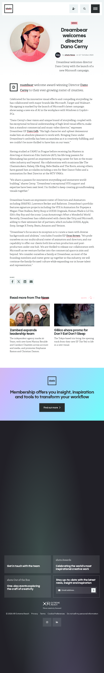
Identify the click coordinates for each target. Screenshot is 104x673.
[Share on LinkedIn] (25, 281)
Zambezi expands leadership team (23, 332)
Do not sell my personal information (82, 614)
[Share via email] (31, 281)
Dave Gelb (32, 131)
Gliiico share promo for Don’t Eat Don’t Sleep (71, 332)
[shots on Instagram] (47, 622)
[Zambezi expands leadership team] (30, 315)
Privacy (34, 614)
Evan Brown (73, 235)
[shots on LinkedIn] (57, 622)
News (74, 23)
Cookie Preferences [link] (56, 614)
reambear (26, 85)
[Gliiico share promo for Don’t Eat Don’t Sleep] (74, 315)
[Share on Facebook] (12, 281)
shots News (70, 55)
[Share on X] (18, 281)
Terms (43, 614)
